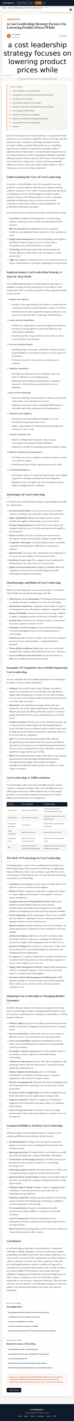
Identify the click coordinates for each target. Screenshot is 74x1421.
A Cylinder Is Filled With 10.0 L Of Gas (20, 1322)
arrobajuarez (8, 3)
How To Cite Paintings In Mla (17, 1359)
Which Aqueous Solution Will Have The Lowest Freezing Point (28, 1312)
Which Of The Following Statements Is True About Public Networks (30, 1368)
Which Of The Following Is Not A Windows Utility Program (27, 1363)
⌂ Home (38, 3)
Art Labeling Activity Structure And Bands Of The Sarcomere (28, 1354)
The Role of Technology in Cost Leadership (25, 115)
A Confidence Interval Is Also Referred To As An (24, 1317)
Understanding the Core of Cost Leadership (26, 91)
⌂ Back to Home (14, 1390)
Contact (32, 1416)
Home (20, 1416)
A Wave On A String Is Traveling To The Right (23, 1326)
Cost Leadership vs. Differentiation (23, 111)
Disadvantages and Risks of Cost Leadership (26, 103)
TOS (54, 1416)
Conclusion (15, 126)
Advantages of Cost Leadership (22, 99)
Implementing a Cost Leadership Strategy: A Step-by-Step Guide (32, 95)
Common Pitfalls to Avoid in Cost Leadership (26, 123)
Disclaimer (41, 1416)
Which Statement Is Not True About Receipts (23, 1349)
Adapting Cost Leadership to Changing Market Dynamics (30, 119)
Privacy (49, 1416)
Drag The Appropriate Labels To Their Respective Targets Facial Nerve (32, 1331)
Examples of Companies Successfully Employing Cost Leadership (32, 107)
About (26, 1416)
